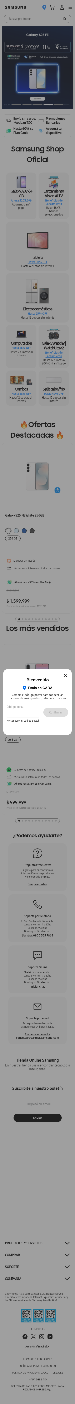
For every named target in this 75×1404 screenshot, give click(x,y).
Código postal (15, 706)
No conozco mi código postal (23, 720)
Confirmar (55, 712)
